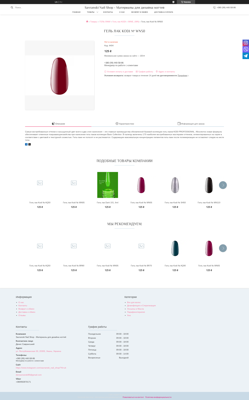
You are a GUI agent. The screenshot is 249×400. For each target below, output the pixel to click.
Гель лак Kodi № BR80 (73, 265)
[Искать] (12, 7)
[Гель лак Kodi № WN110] (209, 185)
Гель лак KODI (119, 21)
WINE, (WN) (133, 21)
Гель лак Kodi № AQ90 (175, 265)
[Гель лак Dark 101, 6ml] (107, 185)
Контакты (108, 12)
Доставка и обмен (26, 312)
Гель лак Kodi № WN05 (74, 202)
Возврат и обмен (139, 12)
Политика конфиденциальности (158, 397)
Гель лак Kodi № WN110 (209, 202)
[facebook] (26, 145)
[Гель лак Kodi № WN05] (74, 185)
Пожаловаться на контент (133, 397)
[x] (29, 145)
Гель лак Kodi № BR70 (141, 265)
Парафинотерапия (136, 312)
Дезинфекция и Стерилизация (141, 305)
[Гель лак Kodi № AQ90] (175, 248)
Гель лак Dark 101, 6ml (107, 202)
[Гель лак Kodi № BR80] (74, 248)
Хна (129, 315)
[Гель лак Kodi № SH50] (175, 185)
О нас (122, 12)
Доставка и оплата (163, 12)
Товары (91, 12)
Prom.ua (137, 395)
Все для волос (134, 302)
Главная (76, 12)
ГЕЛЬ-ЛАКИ (104, 21)
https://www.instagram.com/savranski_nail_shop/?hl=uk (41, 368)
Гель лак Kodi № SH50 (175, 202)
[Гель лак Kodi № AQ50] (40, 185)
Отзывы (22, 315)
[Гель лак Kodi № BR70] (141, 248)
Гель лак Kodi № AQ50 (39, 202)
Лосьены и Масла (135, 309)
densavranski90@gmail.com (29, 375)
